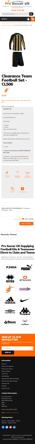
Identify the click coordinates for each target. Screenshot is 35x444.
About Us (4, 364)
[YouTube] (10, 427)
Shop (4, 19)
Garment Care (5, 383)
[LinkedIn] (14, 427)
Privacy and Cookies (7, 369)
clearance (20, 158)
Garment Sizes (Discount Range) (10, 378)
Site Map (4, 386)
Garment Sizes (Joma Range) (9, 381)
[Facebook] (3, 427)
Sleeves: (4, 106)
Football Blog (5, 376)
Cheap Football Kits (6, 22)
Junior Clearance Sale (8, 25)
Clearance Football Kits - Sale (19, 22)
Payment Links (5, 388)
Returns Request (6, 371)
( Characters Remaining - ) (16, 209)
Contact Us (5, 373)
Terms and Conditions (8, 366)
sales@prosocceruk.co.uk (12, 412)
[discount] (7, 90)
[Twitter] (6, 427)
